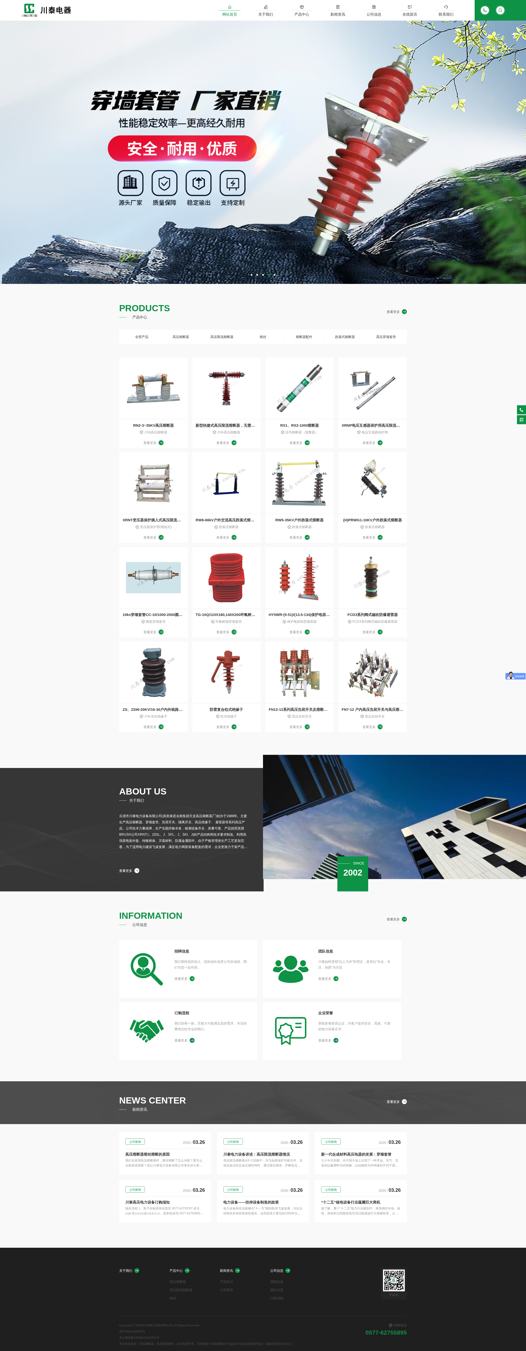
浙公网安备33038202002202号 (139, 1337)
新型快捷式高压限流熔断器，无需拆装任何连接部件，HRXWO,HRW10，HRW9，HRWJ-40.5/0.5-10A (228, 425)
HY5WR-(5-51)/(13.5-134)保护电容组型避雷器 (301, 615)
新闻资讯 (337, 14)
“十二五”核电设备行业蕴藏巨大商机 (350, 1202)
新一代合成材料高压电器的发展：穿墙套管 (356, 1154)
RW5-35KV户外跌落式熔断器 (299, 520)
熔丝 (263, 337)
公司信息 (374, 14)
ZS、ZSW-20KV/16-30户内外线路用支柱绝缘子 (155, 709)
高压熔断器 (181, 337)
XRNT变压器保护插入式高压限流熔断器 (155, 520)
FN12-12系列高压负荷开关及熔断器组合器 (301, 709)
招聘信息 (181, 951)
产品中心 (301, 14)
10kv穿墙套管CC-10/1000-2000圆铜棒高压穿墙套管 (155, 615)
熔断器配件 (304, 337)
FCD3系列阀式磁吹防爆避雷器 (372, 615)
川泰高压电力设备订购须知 (147, 1202)
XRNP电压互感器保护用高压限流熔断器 (374, 425)
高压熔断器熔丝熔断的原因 (147, 1154)
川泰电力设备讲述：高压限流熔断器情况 (256, 1154)
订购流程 (181, 1013)
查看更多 (393, 312)
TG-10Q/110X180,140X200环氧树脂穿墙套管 (228, 615)
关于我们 (265, 14)
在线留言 (410, 14)
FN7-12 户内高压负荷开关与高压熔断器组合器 (374, 709)
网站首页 (229, 14)
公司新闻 (135, 1141)
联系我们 (446, 14)
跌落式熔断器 (345, 337)
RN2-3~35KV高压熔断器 (153, 425)
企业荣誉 (325, 1013)
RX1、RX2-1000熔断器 (299, 425)
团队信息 (325, 951)
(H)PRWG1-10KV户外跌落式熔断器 (372, 520)
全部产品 (141, 337)
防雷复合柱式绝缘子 (226, 709)
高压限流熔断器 (221, 337)
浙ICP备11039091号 (132, 1331)
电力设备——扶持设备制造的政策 (251, 1202)
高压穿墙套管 (386, 337)
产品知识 (226, 1282)
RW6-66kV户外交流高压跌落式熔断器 (227, 520)
